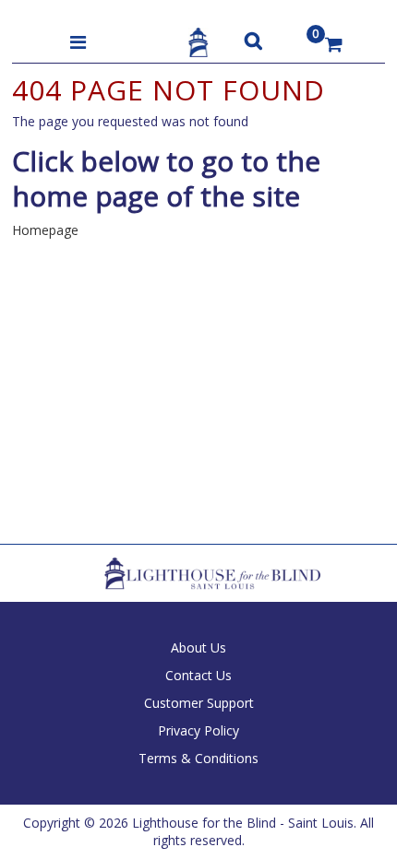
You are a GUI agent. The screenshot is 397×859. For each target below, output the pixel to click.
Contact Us (198, 675)
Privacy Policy (198, 730)
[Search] (253, 40)
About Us (198, 647)
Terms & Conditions (198, 758)
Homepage (45, 230)
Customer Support (199, 703)
